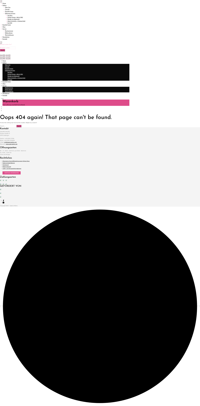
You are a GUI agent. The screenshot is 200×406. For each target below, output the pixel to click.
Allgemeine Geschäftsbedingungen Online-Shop (16, 161)
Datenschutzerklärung (8, 163)
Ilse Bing (10, 15)
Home (4, 3)
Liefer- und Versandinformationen (11, 168)
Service (4, 29)
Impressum (5, 164)
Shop (3, 27)
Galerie (4, 5)
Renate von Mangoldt (13, 19)
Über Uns (7, 7)
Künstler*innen (9, 11)
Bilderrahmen (8, 33)
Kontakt (4, 39)
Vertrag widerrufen (11, 172)
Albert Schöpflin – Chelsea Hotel (16, 21)
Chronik (7, 9)
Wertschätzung (9, 35)
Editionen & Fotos (10, 13)
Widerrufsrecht (6, 166)
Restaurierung (9, 31)
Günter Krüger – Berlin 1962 (15, 17)
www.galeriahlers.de (11, 144)
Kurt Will (10, 23)
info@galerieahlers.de (10, 142)
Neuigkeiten (5, 37)
